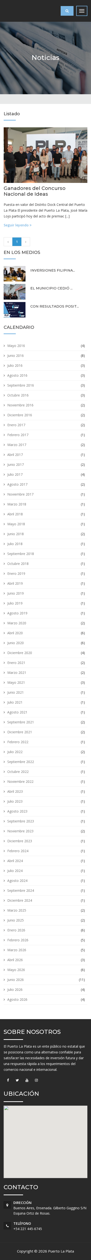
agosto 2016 (17, 375)
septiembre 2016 (20, 385)
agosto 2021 (17, 712)
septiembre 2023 (20, 821)
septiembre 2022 (20, 761)
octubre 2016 (18, 395)
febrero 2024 (17, 851)
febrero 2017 (17, 434)
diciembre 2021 (19, 732)
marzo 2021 (16, 672)
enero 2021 (16, 662)
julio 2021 (15, 702)
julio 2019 (15, 603)
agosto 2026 (17, 999)
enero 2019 (16, 573)
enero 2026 (16, 930)
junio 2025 (15, 920)
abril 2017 (15, 454)
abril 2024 (15, 860)
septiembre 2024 (20, 890)
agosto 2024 (17, 880)
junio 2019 (15, 593)
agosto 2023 (17, 811)
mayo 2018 (16, 524)
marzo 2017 (16, 444)
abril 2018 (15, 514)
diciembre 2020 (19, 652)
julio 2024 (15, 870)
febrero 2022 (17, 742)
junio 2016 (15, 355)
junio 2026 (15, 979)
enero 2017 (16, 425)
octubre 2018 (18, 563)
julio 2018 (15, 543)
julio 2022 (15, 751)
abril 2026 (15, 960)
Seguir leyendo (17, 225)
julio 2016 (15, 365)
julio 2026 (15, 989)
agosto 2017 (17, 484)
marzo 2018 (16, 504)
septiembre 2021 (20, 722)
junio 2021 (15, 692)
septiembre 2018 (20, 553)
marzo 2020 (16, 623)
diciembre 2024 (19, 900)
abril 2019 (15, 583)
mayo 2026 (16, 969)
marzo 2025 (16, 910)
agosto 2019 (17, 613)
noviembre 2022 (20, 781)
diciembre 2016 (19, 415)
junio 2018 (15, 534)
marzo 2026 (16, 950)
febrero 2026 (17, 940)
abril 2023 (15, 791)
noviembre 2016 (20, 405)
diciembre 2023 (19, 841)
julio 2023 (15, 801)
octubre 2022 (18, 771)
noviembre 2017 (20, 494)
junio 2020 (15, 643)
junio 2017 (15, 464)
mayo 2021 (16, 682)
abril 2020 (15, 633)
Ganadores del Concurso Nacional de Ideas (35, 191)
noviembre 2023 (20, 831)
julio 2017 (15, 474)
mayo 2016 (16, 345)
